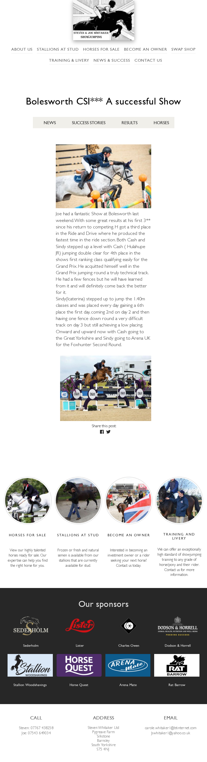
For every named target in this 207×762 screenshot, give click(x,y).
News (50, 122)
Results (129, 122)
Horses (161, 122)
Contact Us (148, 60)
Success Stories (88, 122)
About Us (22, 49)
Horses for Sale (101, 49)
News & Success (112, 60)
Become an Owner (145, 49)
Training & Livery (69, 60)
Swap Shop (183, 49)
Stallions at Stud (57, 49)
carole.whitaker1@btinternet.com (171, 728)
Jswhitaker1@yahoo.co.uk (170, 733)
